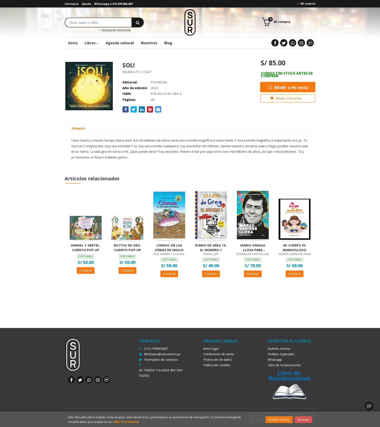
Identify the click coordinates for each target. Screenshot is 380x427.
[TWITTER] (283, 42)
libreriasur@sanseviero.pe (162, 354)
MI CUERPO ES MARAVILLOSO (294, 247)
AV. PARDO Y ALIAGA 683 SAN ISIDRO (161, 373)
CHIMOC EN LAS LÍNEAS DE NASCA (169, 247)
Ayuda (86, 4)
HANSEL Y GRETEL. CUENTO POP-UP (85, 247)
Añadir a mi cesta (290, 87)
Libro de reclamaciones (284, 365)
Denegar (303, 419)
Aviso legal (210, 348)
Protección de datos (217, 359)
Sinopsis (78, 128)
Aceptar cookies (279, 419)
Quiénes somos (279, 348)
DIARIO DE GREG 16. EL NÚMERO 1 (211, 247)
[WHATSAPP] (292, 42)
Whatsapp (275, 359)
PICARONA (159, 82)
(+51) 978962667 (156, 348)
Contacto (72, 4)
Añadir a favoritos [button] (288, 98)
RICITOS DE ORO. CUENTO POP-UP (127, 247)
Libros (90, 42)
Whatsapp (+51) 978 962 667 (113, 4)
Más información (126, 422)
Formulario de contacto (161, 359)
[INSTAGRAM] (301, 42)
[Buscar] (138, 22)
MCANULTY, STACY (137, 72)
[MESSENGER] (310, 42)
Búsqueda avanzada (116, 30)
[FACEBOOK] (275, 42)
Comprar (85, 270)
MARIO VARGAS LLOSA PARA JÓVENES (252, 247)
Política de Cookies (216, 365)
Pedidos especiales (281, 354)
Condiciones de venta (218, 354)
